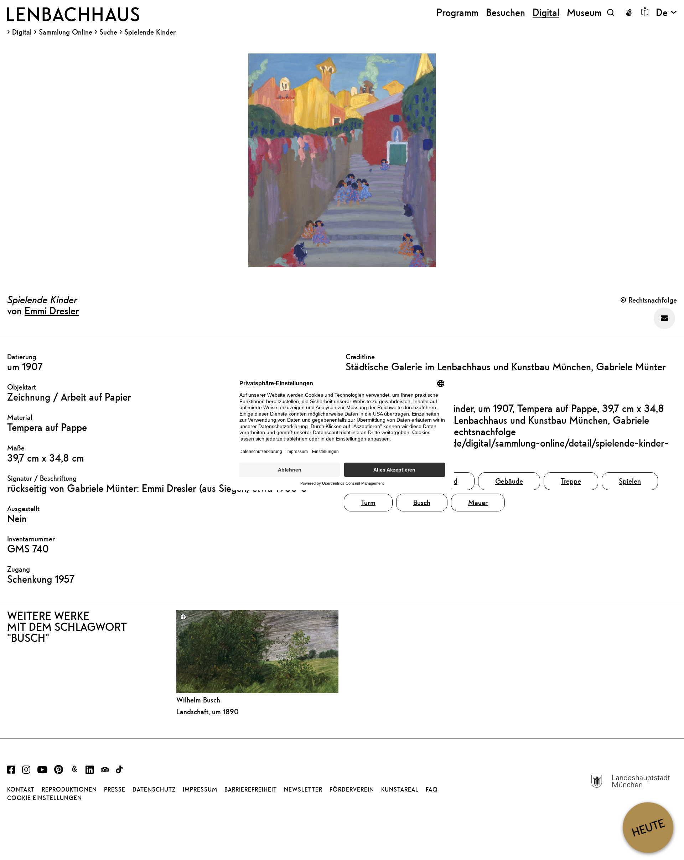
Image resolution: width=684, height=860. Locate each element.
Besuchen (505, 12)
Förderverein (352, 789)
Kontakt (21, 789)
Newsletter (303, 789)
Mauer (478, 502)
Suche (108, 31)
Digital (22, 32)
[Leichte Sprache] (644, 11)
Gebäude (509, 481)
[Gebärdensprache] (629, 12)
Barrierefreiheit (250, 789)
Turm (368, 502)
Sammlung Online (65, 32)
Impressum (200, 789)
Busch (421, 502)
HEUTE (648, 827)
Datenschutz (154, 789)
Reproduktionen (69, 789)
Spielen (630, 481)
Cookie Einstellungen (44, 798)
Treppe (571, 481)
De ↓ (666, 12)
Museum (584, 12)
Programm (457, 12)
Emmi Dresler (52, 310)
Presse (114, 789)
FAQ (432, 789)
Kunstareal (400, 789)
